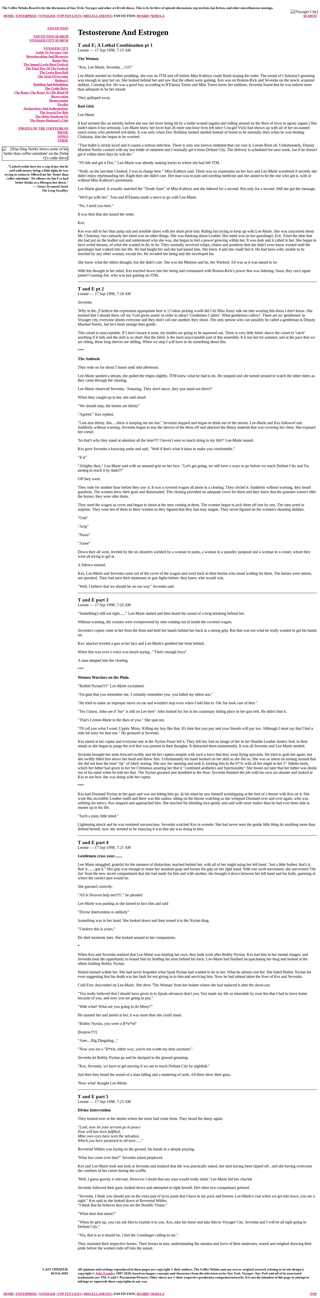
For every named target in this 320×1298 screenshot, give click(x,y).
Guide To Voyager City (52, 52)
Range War (60, 60)
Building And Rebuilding (51, 84)
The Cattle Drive (56, 88)
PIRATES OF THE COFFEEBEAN (43, 128)
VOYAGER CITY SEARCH (49, 40)
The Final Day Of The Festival (47, 68)
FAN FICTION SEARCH (51, 36)
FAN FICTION (58, 28)
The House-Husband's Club (49, 120)
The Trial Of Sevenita (53, 76)
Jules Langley (105, 1273)
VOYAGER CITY (56, 48)
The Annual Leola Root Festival (46, 64)
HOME (9, 16)
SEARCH (309, 16)
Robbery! (61, 80)
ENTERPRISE (26, 16)
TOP (313, 1294)
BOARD (142, 16)
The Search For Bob (54, 112)
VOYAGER (47, 16)
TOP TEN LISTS (69, 16)
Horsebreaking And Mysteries (47, 56)
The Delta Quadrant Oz (51, 116)
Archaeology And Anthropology (46, 108)
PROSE (63, 132)
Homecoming (58, 100)
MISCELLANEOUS (98, 16)
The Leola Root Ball (54, 72)
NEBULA (157, 16)
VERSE (63, 140)
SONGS (63, 136)
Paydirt (63, 104)
